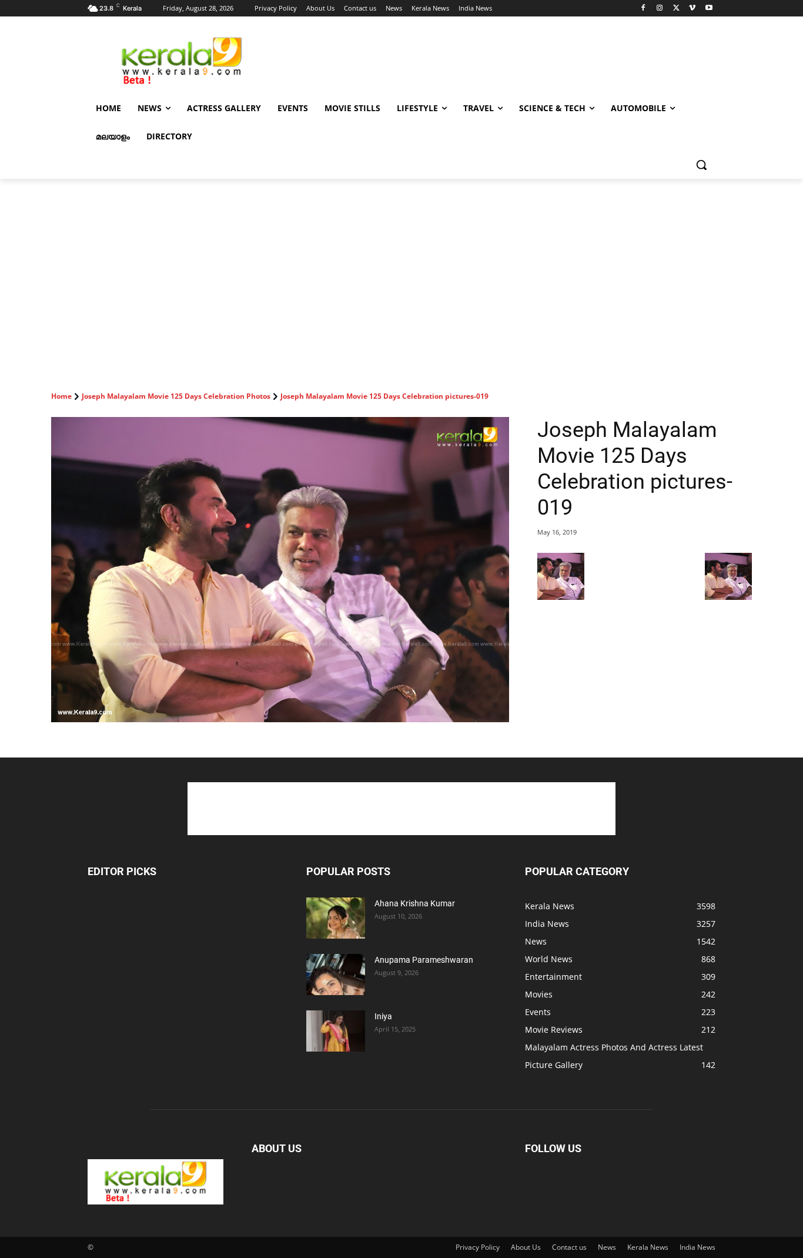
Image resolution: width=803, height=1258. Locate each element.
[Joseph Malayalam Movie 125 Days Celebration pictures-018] (560, 597)
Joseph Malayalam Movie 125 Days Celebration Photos (176, 396)
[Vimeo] (692, 8)
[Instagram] (660, 8)
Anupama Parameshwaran (423, 960)
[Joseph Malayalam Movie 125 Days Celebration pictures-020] (728, 597)
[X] (676, 8)
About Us (526, 1247)
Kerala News (647, 1247)
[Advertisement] (490, 59)
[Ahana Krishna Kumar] (335, 918)
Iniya (383, 1016)
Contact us (569, 1247)
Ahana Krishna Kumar (414, 903)
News (607, 1247)
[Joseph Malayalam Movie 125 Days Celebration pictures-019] (280, 569)
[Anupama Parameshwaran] (335, 974)
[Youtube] (708, 8)
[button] (701, 165)
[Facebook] (643, 8)
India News (697, 1247)
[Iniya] (335, 1031)
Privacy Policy (478, 1247)
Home (61, 396)
